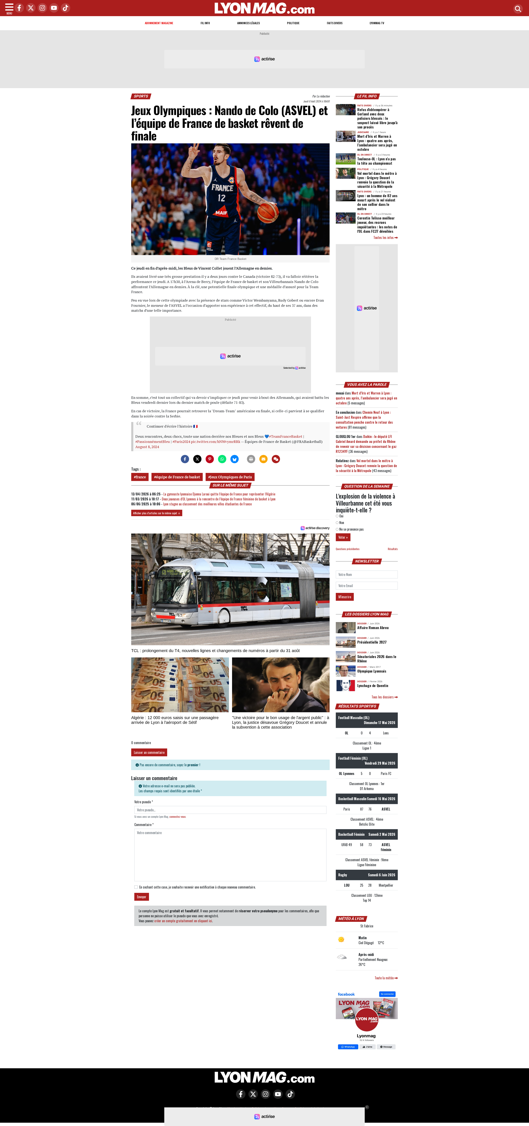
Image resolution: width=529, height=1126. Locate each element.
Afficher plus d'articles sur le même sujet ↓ (156, 513)
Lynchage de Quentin (372, 685)
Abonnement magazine (159, 23)
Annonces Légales (248, 23)
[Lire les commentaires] (276, 459)
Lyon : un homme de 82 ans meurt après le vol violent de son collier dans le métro (377, 202)
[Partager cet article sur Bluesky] (234, 459)
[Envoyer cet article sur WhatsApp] (222, 459)
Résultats (393, 549)
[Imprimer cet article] (251, 459)
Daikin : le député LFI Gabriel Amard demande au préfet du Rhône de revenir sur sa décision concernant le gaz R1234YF (366, 444)
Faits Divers (334, 23)
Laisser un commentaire (149, 752)
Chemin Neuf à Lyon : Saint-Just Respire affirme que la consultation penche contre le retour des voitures (364, 420)
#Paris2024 (181, 441)
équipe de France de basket (178, 477)
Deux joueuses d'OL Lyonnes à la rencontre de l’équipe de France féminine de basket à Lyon (218, 498)
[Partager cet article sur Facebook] (185, 459)
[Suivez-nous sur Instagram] (264, 1097)
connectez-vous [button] (177, 817)
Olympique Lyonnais (371, 671)
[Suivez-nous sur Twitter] (252, 1097)
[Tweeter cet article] (197, 459)
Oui (340, 515)
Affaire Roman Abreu (372, 627)
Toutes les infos (383, 237)
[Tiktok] (64, 8)
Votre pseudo (143, 801)
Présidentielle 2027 (371, 642)
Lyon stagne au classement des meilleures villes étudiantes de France (207, 503)
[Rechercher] (517, 9)
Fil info (205, 23)
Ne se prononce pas (351, 529)
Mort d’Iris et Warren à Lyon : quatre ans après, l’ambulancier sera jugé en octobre (377, 142)
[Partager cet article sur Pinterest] (210, 459)
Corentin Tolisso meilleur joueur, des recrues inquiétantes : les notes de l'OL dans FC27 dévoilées (377, 224)
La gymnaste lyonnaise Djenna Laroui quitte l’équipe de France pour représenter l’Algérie (219, 494)
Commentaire (144, 824)
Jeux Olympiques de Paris (231, 477)
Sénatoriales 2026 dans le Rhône (376, 658)
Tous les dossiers (383, 696)
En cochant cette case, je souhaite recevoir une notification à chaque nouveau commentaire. (197, 887)
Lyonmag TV (377, 23)
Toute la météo (384, 977)
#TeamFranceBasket (285, 436)
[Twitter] (30, 8)
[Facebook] (18, 8)
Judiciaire (363, 132)
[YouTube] (53, 8)
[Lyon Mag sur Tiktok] (289, 1097)
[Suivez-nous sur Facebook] (367, 1020)
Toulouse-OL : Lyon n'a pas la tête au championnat (376, 161)
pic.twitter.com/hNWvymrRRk (215, 441)
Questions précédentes (348, 549)
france (141, 477)
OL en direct (364, 154)
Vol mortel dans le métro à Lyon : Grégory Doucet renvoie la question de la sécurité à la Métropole (377, 179)
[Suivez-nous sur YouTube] (277, 1097)
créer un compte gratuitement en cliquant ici (183, 920)
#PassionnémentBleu (152, 441)
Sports (141, 96)
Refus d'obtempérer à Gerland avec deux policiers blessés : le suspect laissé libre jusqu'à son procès (377, 118)
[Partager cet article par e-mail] (263, 459)
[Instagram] (41, 8)
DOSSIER (362, 623)
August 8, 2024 (147, 446)
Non (341, 522)
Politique (293, 23)
